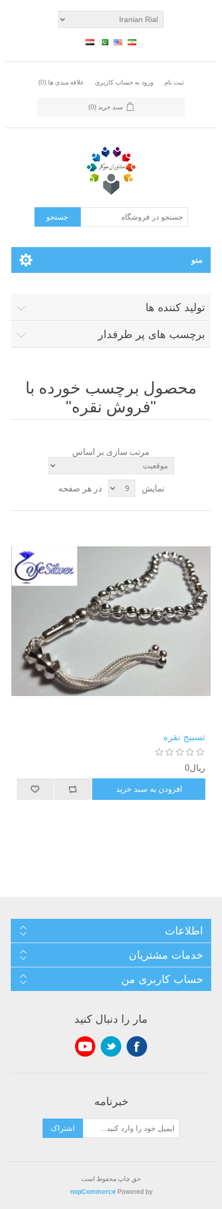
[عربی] (90, 42)
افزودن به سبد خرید (149, 788)
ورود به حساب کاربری (124, 82)
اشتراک (63, 1128)
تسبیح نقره (184, 737)
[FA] (132, 42)
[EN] (118, 42)
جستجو (57, 217)
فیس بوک (137, 1046)
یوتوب (85, 1046)
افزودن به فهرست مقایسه (73, 789)
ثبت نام (174, 82)
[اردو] (104, 42)
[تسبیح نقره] (111, 621)
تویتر (111, 1046)
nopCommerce (93, 1192)
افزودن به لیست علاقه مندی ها (35, 789)
